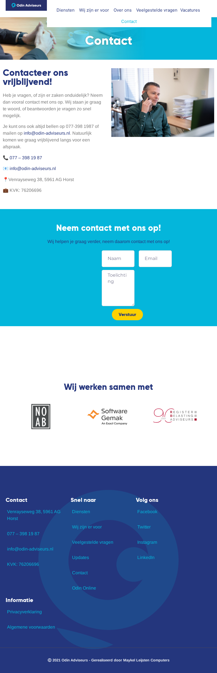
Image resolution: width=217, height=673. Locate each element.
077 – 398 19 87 (26, 157)
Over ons (123, 10)
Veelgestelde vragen (156, 10)
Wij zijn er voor (94, 10)
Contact (129, 21)
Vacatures (190, 10)
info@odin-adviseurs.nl (47, 133)
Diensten (66, 10)
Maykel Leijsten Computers (146, 660)
